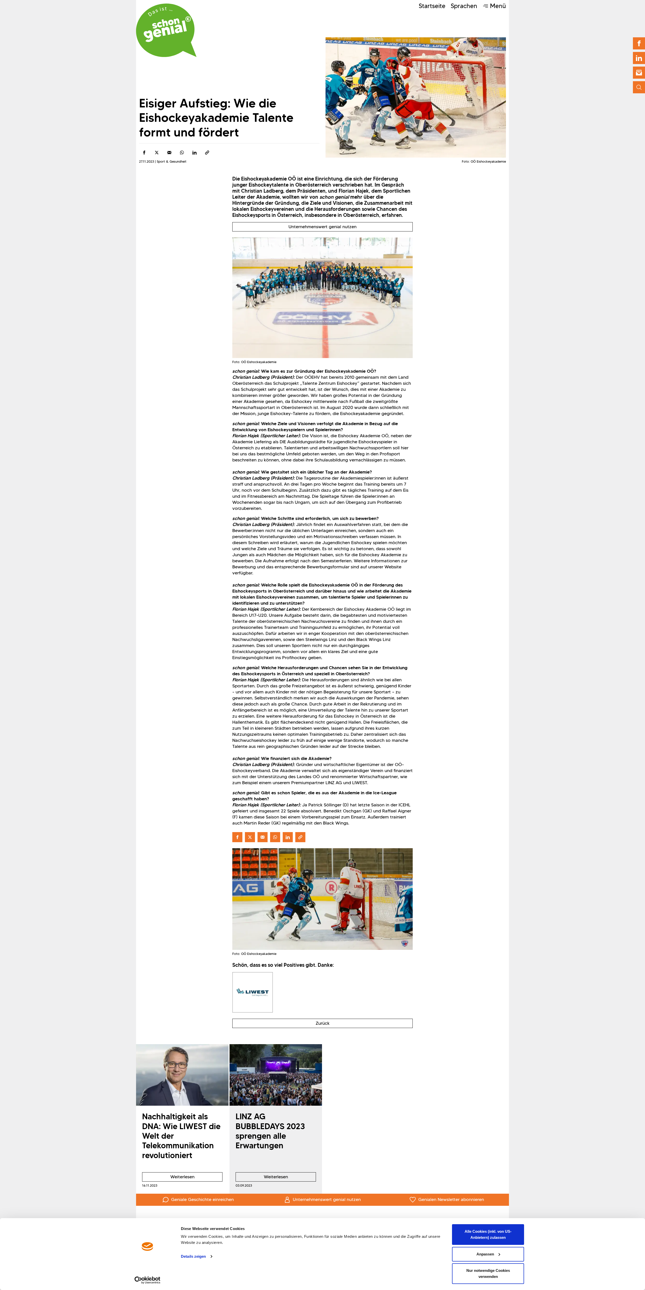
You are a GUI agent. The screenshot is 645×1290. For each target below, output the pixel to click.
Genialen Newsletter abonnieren (451, 1199)
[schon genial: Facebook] (639, 43)
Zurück (323, 1023)
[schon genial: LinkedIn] (639, 58)
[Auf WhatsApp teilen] (182, 153)
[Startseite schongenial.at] (166, 30)
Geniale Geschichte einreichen (202, 1199)
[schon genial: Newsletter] (639, 73)
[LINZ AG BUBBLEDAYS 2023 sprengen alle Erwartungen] (276, 1075)
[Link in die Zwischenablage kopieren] (207, 153)
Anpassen (485, 1254)
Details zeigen (193, 1256)
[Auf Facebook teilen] (144, 153)
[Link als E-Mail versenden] (169, 153)
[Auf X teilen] (157, 153)
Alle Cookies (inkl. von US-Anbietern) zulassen (488, 1234)
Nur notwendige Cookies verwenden (488, 1273)
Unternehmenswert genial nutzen (322, 226)
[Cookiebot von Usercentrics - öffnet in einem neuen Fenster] (147, 1280)
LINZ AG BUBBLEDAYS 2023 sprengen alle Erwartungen (270, 1130)
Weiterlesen (168, 1178)
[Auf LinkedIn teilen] (194, 153)
